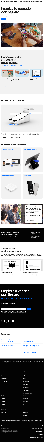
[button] (2, 35)
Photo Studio (25, 391)
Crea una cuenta (7, 298)
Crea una (3, 278)
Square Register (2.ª (30, 149)
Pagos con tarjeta (3, 374)
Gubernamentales (40, 434)
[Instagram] (42, 425)
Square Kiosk (3, 404)
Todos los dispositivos (4, 407)
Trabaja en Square (25, 415)
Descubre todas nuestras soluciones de (11, 65)
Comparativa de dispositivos (5, 405)
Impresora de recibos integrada (36, 113)
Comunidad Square (25, 401)
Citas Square (25, 375)
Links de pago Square (26, 374)
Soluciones (2, 371)
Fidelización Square (26, 387)
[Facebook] (41, 425)
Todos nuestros (7, 149)
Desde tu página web (4, 378)
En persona (3, 372)
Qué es (4, 351)
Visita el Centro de (28, 278)
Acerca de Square (25, 412)
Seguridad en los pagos (4, 381)
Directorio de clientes (26, 384)
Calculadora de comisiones (5, 375)
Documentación (3, 412)
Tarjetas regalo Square (26, 390)
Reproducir (28, 217)
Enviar (29, 308)
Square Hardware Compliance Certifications (36, 437)
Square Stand (3, 401)
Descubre (7, 139)
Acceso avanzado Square (26, 381)
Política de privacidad (39, 431)
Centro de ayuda (25, 398)
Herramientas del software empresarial (28, 393)
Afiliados (24, 416)
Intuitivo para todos (14, 114)
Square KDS (24, 378)
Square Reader (8, 175)
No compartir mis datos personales (37, 428)
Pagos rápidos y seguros (12, 124)
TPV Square (24, 371)
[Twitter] (39, 425)
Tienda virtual (25, 372)
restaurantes (20, 84)
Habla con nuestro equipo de (24, 298)
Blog (23, 404)
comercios (25, 84)
